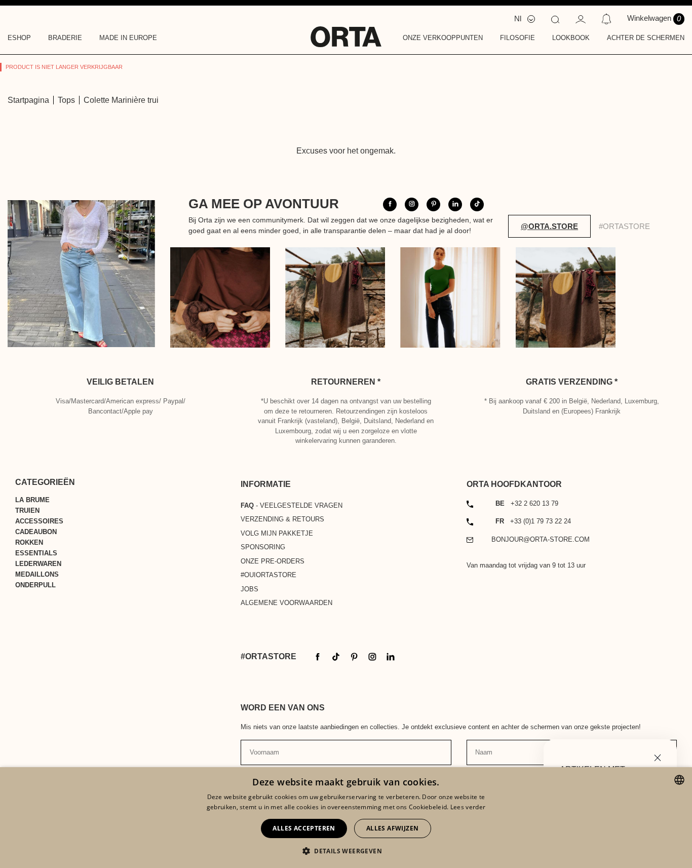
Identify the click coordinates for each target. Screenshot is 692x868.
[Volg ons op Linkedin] (455, 204)
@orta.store (549, 226)
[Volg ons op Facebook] (390, 204)
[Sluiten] (657, 756)
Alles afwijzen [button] (392, 828)
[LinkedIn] (391, 656)
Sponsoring (263, 547)
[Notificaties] (606, 19)
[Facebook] (318, 656)
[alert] (346, 817)
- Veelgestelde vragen (291, 505)
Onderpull (35, 585)
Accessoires (39, 521)
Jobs (249, 589)
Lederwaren (38, 564)
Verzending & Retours (282, 519)
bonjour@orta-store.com (540, 539)
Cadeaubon (36, 532)
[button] (346, 851)
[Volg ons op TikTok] (477, 204)
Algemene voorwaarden (286, 603)
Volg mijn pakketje (277, 533)
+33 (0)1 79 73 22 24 (533, 521)
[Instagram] (372, 656)
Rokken (29, 542)
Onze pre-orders (272, 561)
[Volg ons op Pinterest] (433, 204)
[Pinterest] (354, 656)
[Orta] (346, 30)
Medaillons (37, 574)
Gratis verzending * (572, 382)
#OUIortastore (268, 575)
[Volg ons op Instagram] (411, 204)
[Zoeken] (555, 19)
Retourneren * (345, 382)
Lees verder (467, 807)
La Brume (32, 500)
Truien (27, 510)
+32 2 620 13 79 (526, 503)
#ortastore (624, 226)
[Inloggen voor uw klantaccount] (580, 18)
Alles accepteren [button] (304, 828)
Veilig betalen (120, 382)
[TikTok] (336, 656)
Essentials (36, 553)
